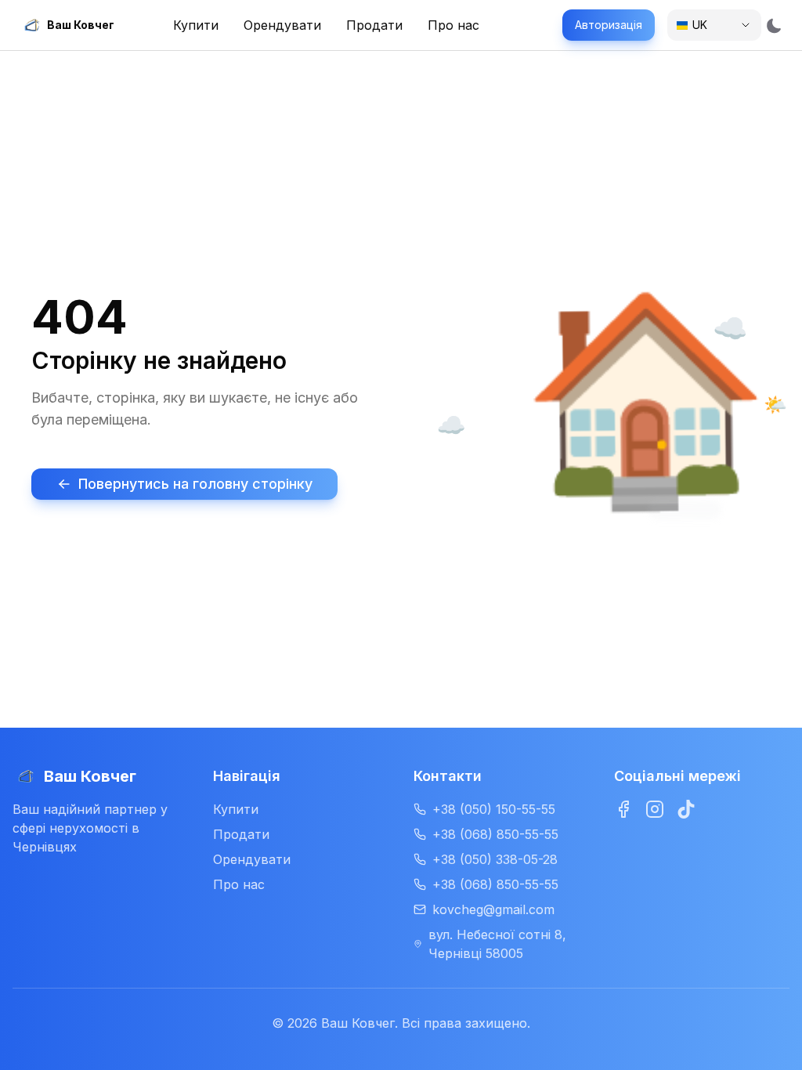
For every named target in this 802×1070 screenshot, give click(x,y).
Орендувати (252, 859)
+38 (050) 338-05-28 (495, 859)
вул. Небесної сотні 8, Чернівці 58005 (497, 944)
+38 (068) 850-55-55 (495, 834)
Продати (241, 834)
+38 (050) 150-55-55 (493, 809)
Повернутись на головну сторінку (195, 483)
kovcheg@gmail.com (493, 909)
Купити (235, 809)
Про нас (239, 884)
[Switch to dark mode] (773, 25)
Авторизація (608, 24)
